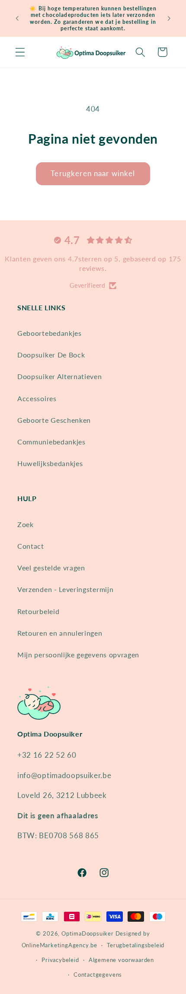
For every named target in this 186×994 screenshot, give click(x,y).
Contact (30, 546)
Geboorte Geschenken (54, 420)
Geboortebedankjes (49, 333)
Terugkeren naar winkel (93, 173)
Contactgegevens (98, 974)
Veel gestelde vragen (51, 567)
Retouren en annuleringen (60, 633)
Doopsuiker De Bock (51, 355)
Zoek (25, 524)
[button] (20, 52)
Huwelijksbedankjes (50, 463)
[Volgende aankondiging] (169, 18)
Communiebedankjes (51, 441)
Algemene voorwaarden (121, 960)
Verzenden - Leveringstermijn (65, 589)
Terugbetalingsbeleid (135, 945)
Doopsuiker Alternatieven (59, 376)
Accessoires (37, 398)
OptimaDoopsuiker (87, 933)
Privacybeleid (60, 960)
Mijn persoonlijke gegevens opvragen (78, 654)
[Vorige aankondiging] (16, 18)
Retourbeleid (38, 611)
